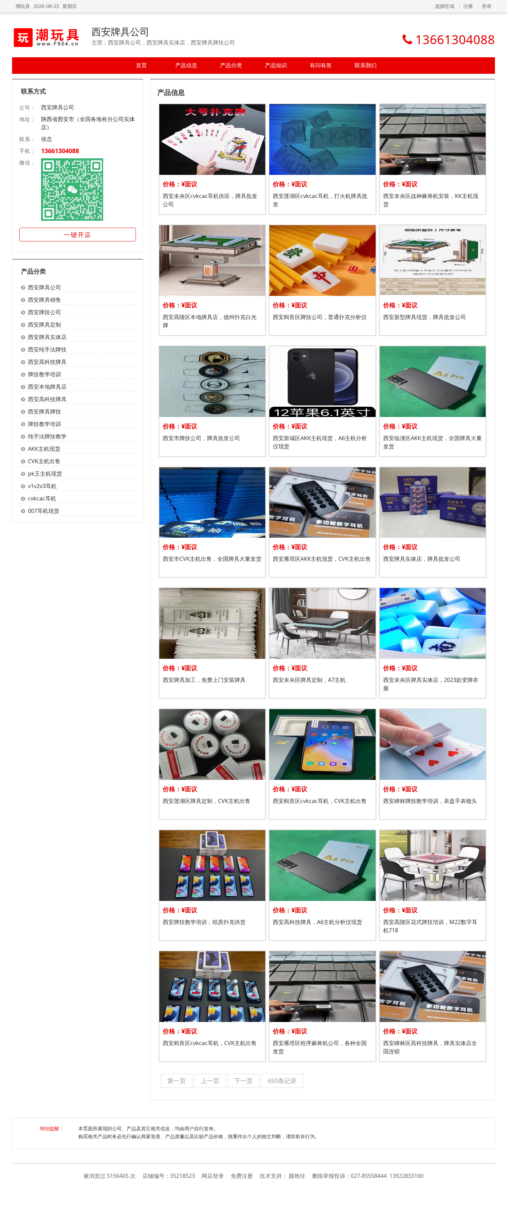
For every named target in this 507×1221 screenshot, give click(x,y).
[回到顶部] (498, 1212)
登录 (486, 6)
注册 (468, 6)
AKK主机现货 (44, 449)
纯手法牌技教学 (47, 436)
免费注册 (242, 1176)
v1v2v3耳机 (42, 486)
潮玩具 (23, 6)
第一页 (176, 1080)
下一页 (243, 1080)
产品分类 (231, 65)
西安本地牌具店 (47, 386)
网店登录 (213, 1176)
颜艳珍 (297, 1176)
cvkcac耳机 (42, 498)
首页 (141, 65)
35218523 (182, 1176)
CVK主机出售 (44, 461)
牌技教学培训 (44, 374)
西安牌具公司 (120, 31)
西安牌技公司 (44, 312)
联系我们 (366, 65)
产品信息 (186, 65)
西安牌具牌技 (44, 411)
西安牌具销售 (44, 300)
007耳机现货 (43, 511)
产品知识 (276, 65)
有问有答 (321, 65)
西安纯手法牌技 (47, 349)
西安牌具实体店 (47, 337)
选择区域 (444, 6)
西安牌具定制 (44, 324)
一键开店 (77, 234)
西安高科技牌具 (47, 362)
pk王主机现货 (45, 473)
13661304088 (60, 151)
